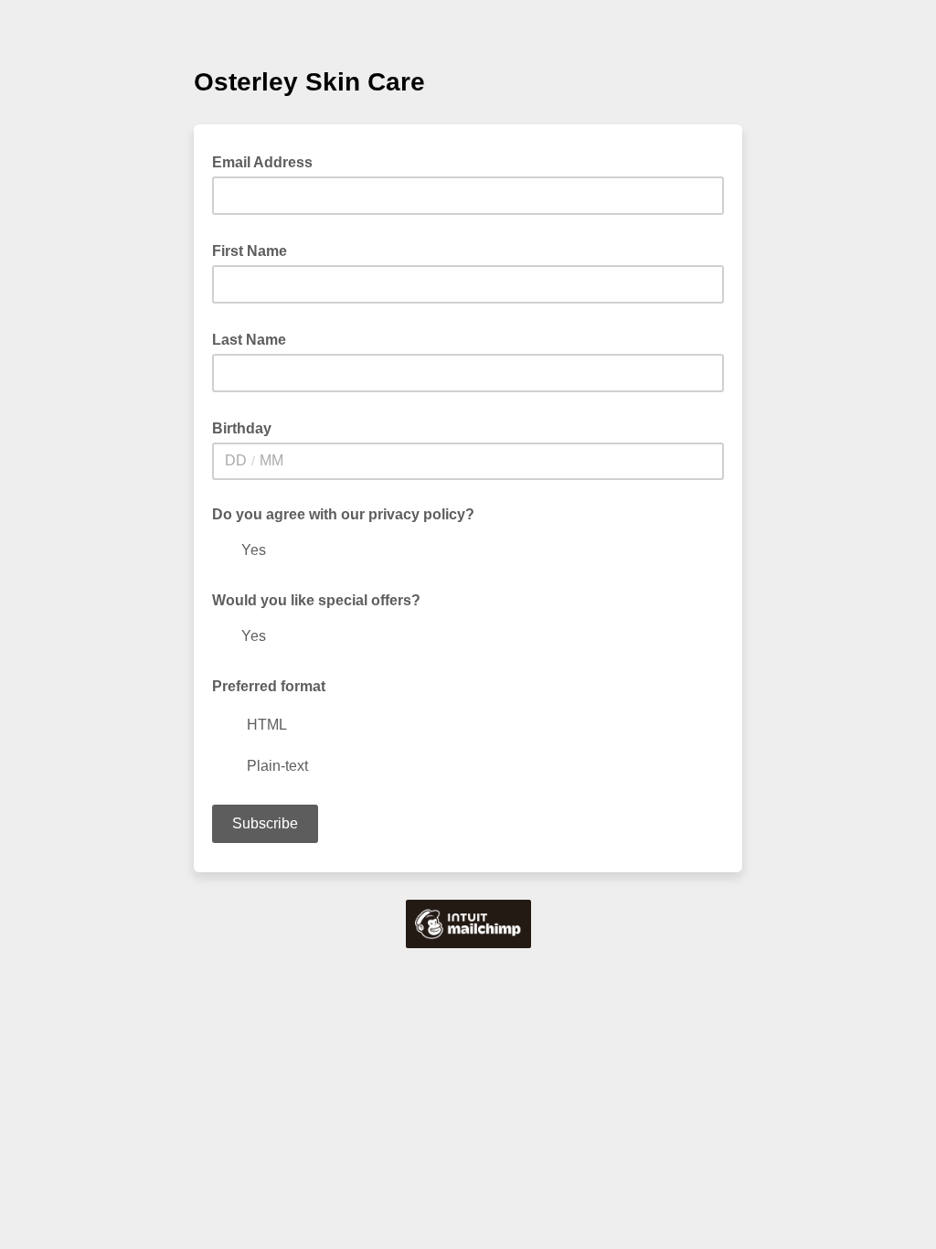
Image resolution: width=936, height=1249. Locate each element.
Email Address (268, 161)
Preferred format (268, 686)
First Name (255, 250)
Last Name (254, 338)
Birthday (247, 427)
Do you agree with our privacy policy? (343, 514)
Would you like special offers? (316, 600)
